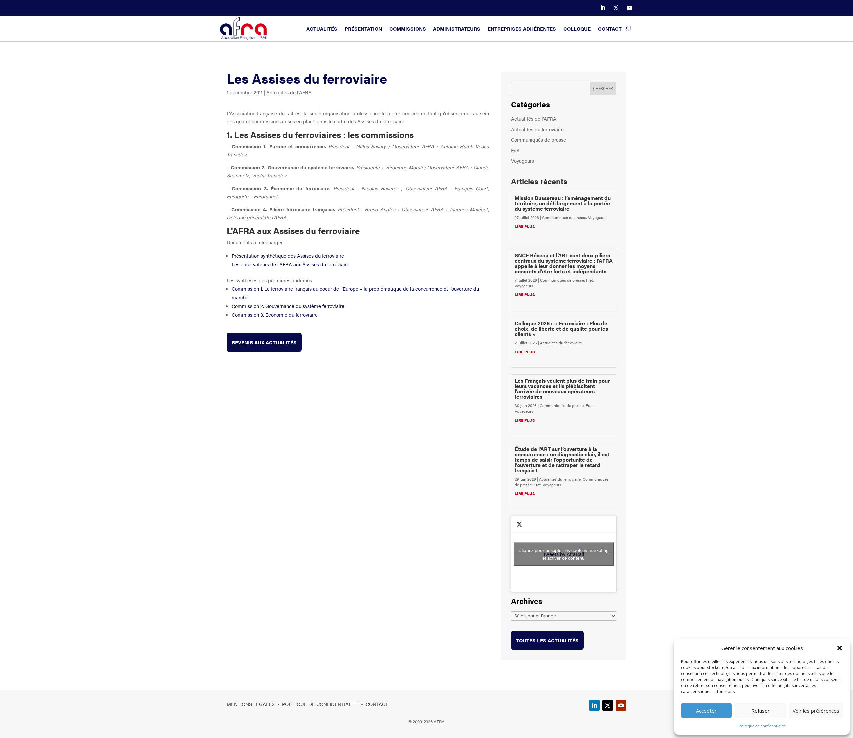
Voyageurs (522, 160)
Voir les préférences (816, 710)
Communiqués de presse (538, 139)
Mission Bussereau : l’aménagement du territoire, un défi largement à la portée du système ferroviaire (563, 203)
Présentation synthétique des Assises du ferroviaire (288, 255)
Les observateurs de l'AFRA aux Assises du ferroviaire (290, 264)
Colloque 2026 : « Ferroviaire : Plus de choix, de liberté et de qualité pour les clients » (561, 328)
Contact (610, 28)
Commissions (407, 28)
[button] (839, 648)
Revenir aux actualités (264, 342)
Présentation (363, 28)
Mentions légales (251, 703)
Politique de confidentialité (762, 726)
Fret (515, 150)
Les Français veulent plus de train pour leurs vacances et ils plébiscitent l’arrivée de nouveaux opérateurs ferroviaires (562, 388)
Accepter (706, 710)
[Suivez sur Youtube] (629, 7)
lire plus (525, 226)
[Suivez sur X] (616, 7)
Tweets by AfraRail (563, 554)
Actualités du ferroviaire (537, 129)
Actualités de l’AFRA (289, 92)
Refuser (760, 710)
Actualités (321, 28)
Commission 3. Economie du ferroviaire (275, 314)
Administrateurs (456, 28)
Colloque (577, 28)
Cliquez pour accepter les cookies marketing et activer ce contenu (563, 554)
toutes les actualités (547, 640)
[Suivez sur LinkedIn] (602, 7)
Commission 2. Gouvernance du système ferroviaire (288, 305)
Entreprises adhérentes (522, 28)
